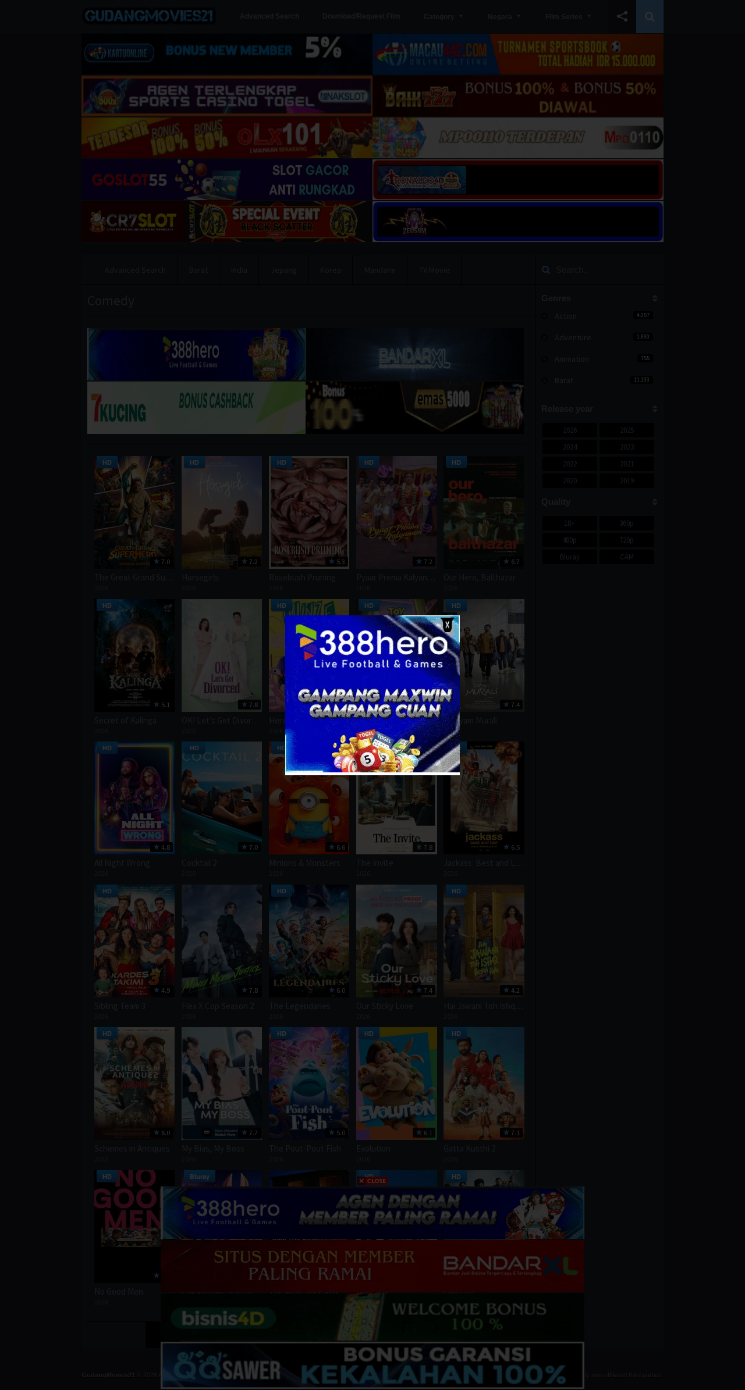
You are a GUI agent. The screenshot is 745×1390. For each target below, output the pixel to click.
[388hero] (372, 770)
